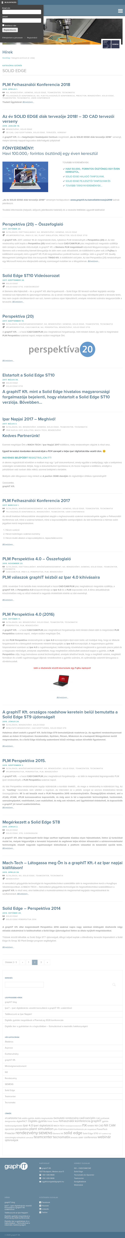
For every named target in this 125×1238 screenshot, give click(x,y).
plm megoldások (90, 1129)
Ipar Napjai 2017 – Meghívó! (28, 419)
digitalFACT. (22, 1121)
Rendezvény (11, 1078)
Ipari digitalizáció (43, 1125)
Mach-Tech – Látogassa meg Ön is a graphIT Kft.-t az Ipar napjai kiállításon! (62, 865)
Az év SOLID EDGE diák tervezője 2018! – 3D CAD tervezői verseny (58, 119)
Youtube (45, 1206)
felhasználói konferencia (74, 1121)
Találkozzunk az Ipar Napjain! (18, 1014)
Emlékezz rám (10, 26)
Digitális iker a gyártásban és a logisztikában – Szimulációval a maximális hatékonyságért (46, 1026)
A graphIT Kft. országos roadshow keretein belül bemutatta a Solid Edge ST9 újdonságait (60, 714)
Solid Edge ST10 (90, 1133)
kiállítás (29, 430)
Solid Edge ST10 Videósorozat (31, 275)
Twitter (45, 1212)
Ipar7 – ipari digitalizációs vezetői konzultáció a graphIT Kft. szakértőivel (38, 1008)
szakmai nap (106, 1134)
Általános (9, 1041)
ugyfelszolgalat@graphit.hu (53, 1182)
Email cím (6, 8)
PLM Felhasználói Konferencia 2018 (36, 84)
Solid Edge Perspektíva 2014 (21, 919)
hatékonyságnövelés (13, 1126)
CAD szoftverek (102, 1118)
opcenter (9, 1129)
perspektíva (22, 1129)
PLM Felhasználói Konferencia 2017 (36, 500)
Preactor (10, 1133)
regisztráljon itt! (40, 457)
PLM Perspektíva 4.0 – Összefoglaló (36, 558)
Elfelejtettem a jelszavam (12, 38)
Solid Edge (10, 1090)
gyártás (105, 1121)
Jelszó (5, 17)
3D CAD (9, 132)
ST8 (21, 833)
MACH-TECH (59, 1126)
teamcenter (43, 1137)
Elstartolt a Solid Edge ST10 (28, 375)
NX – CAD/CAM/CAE (82, 1168)
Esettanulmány (12, 1054)
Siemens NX (58, 1133)
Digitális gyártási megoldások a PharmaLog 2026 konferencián (34, 1020)
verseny (61, 132)
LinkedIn (45, 1209)
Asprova (9, 1048)
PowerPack (102, 1129)
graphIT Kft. (10, 1060)
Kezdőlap (6, 58)
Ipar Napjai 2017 (14, 430)
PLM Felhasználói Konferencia (71, 1129)
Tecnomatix (10, 1102)
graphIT (96, 1121)
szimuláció (29, 1138)
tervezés (74, 1137)
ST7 (100, 1134)
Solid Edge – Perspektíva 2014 (31, 908)
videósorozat (31, 287)
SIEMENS (9, 1084)
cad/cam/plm (87, 1118)
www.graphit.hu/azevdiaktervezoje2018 (91, 200)
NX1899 (90, 1126)
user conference (87, 1137)
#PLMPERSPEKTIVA (13, 1118)
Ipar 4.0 (28, 1125)
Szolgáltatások (80, 1182)
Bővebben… (28, 102)
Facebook (46, 1202)
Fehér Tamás (52, 1121)
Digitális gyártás (37, 1121)
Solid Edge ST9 (58, 728)
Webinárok (78, 1185)
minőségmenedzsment (73, 1126)
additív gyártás (28, 1118)
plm (56, 1129)
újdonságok (11, 1140)
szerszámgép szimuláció (15, 1137)
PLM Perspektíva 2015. (24, 760)
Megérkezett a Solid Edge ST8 (31, 822)
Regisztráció (32, 38)
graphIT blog (11, 1002)
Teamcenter (10, 1096)
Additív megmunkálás (44, 1118)
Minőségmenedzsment (15, 1066)
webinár (104, 1137)
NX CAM (109, 1125)
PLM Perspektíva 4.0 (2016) (28, 614)
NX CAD (99, 1125)
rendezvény (27, 1132)
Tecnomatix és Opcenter (84, 1175)
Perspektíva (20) (18, 316)
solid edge (73, 1132)
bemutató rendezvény (66, 1118)
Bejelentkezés (10, 2)
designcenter (10, 1121)
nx (84, 1125)
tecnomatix (61, 1137)
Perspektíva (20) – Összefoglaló (32, 224)
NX (6, 1072)
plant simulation (41, 1129)
